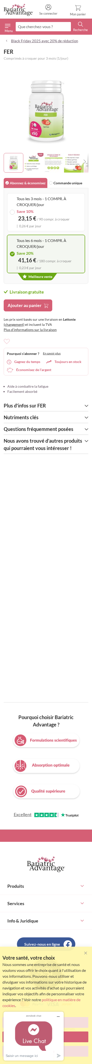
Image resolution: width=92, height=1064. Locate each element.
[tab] (25, 183)
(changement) (14, 324)
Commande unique (67, 183)
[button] (34, 163)
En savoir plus (52, 353)
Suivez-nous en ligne (42, 944)
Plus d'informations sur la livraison (30, 330)
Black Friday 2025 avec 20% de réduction (44, 41)
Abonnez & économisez (28, 183)
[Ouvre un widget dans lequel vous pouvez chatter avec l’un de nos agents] (34, 1036)
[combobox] (43, 27)
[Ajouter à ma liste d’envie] (7, 341)
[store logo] (18, 10)
